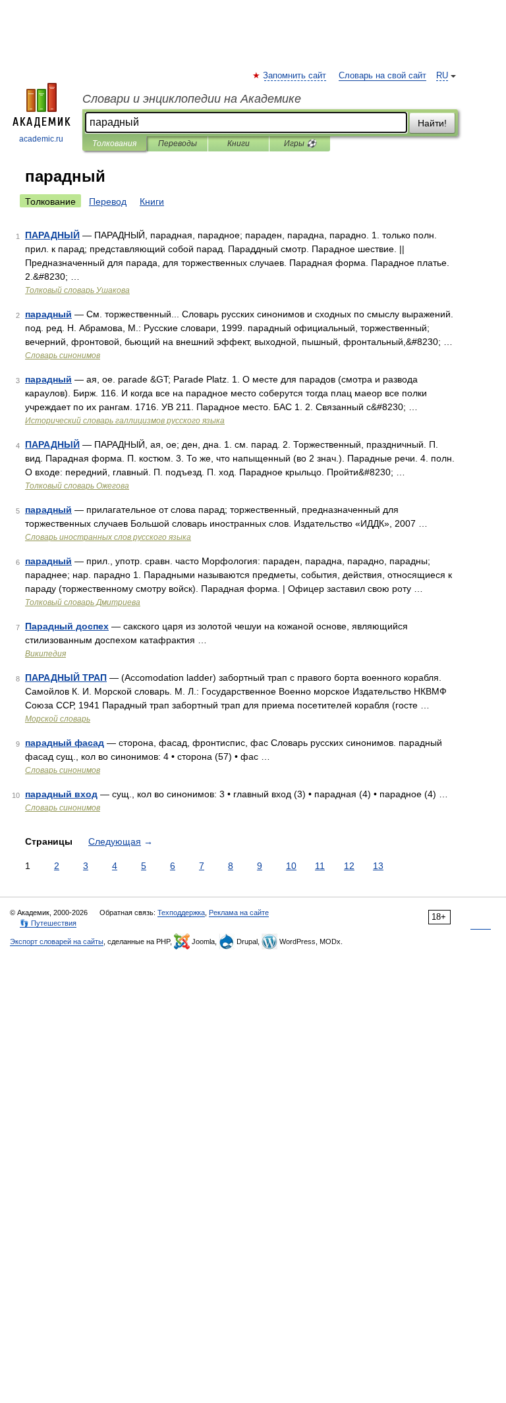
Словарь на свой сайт (382, 75)
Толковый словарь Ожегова (77, 485)
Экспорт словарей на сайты (56, 941)
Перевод (107, 201)
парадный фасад (64, 742)
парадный (48, 314)
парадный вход (61, 794)
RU (442, 75)
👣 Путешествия (48, 923)
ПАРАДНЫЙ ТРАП (66, 677)
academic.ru (41, 139)
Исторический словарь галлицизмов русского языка (125, 420)
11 (320, 865)
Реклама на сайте (239, 912)
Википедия (45, 653)
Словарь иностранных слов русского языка (108, 537)
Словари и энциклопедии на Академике (191, 98)
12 (349, 865)
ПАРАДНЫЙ (52, 235)
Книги (238, 143)
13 (378, 865)
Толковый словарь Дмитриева (82, 602)
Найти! (432, 123)
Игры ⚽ (300, 143)
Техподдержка (181, 912)
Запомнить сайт (295, 75)
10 (291, 865)
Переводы (177, 143)
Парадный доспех (67, 626)
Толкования (114, 143)
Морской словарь (57, 719)
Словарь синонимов (62, 355)
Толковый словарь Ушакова (77, 290)
